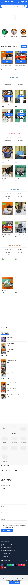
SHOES (20, 82)
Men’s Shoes (5, 122)
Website (3, 519)
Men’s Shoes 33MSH (6, 67)
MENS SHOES (8, 65)
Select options (7, 61)
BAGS (8, 87)
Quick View (10, 61)
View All (24, 46)
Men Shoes (3, 65)
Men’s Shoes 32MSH (20, 67)
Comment (4, 488)
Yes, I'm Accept (14, 582)
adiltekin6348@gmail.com (9, 550)
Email (2, 512)
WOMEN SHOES (8, 82)
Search (25, 6)
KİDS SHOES (20, 84)
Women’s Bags (5, 104)
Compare (3, 61)
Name (3, 506)
